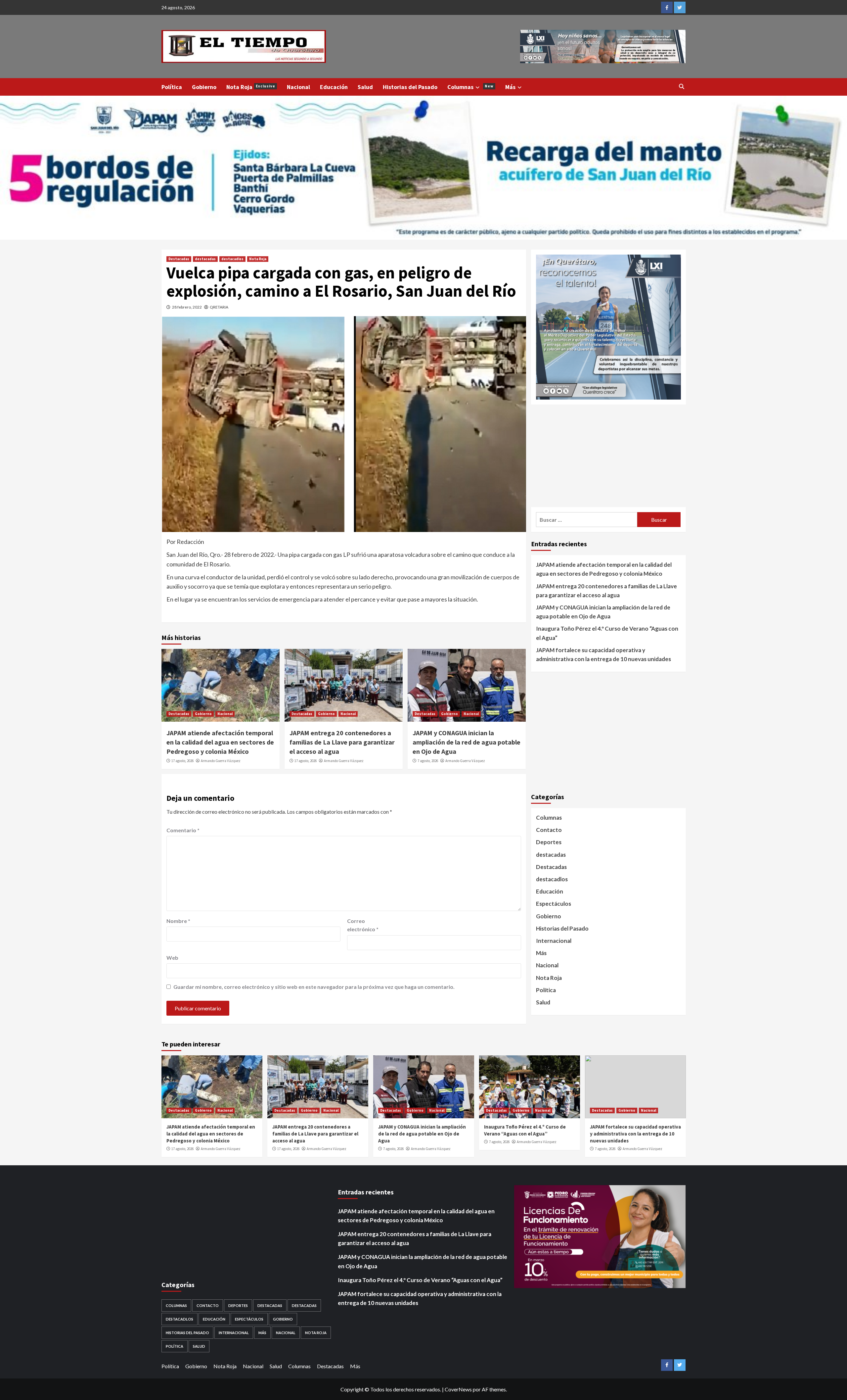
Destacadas (178, 259)
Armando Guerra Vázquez (221, 760)
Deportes (548, 842)
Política (171, 87)
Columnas (470, 87)
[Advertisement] (608, 456)
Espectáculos (553, 903)
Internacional (553, 940)
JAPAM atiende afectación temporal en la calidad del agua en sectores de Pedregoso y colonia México (220, 742)
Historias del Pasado (410, 87)
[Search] (682, 86)
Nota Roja (250, 87)
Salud (365, 87)
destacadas (205, 259)
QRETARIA (219, 307)
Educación (334, 87)
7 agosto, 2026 (428, 760)
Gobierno (204, 87)
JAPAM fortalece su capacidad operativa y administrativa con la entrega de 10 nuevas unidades (603, 654)
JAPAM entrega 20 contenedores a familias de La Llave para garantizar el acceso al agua (342, 742)
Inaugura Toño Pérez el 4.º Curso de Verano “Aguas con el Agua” (607, 633)
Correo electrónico (363, 925)
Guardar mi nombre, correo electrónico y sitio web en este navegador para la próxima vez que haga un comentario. (314, 987)
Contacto (549, 829)
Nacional (298, 87)
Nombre (178, 921)
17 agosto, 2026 (182, 760)
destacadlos (232, 259)
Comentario (183, 830)
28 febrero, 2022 (187, 307)
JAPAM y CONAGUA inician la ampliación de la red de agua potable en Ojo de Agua (466, 742)
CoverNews (458, 1389)
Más (510, 87)
